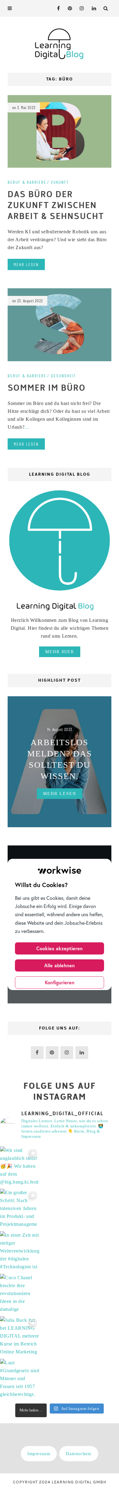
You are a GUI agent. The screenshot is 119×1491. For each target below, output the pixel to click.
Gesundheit (63, 375)
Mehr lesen (26, 264)
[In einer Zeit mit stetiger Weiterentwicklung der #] (20, 1251)
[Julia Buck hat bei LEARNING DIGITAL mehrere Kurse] (20, 1336)
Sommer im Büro (47, 388)
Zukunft (60, 182)
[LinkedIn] (92, 8)
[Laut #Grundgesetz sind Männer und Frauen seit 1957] (20, 1378)
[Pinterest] (68, 8)
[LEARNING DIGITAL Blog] (59, 43)
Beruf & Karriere (27, 182)
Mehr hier (59, 652)
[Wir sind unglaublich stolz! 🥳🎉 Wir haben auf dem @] (20, 1166)
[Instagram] (80, 8)
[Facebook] (56, 8)
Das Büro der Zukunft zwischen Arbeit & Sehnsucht (56, 205)
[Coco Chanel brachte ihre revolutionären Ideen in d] (20, 1293)
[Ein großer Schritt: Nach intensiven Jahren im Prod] (20, 1208)
